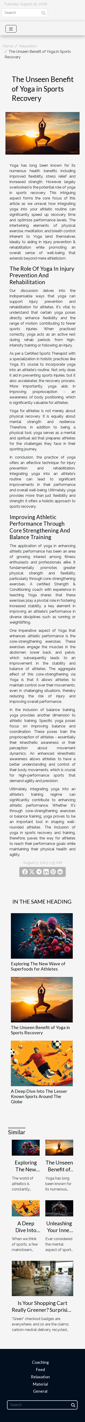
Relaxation (28, 46)
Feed (40, 1369)
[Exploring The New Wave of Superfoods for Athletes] (42, 936)
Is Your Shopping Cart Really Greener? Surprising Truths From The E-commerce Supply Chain (42, 1313)
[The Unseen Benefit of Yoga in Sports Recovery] (42, 999)
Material (40, 1383)
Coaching (40, 1362)
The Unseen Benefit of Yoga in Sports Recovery (40, 1030)
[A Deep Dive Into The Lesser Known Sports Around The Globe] (42, 1063)
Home (8, 46)
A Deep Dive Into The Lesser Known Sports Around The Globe (39, 1096)
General (40, 1391)
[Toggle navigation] (11, 29)
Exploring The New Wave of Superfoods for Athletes (38, 966)
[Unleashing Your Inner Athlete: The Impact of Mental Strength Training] (59, 1208)
